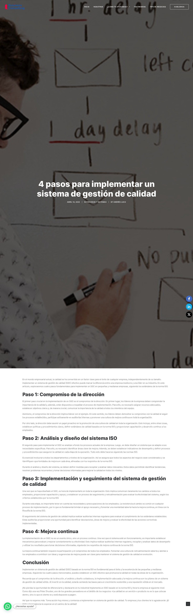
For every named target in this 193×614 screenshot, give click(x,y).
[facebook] (189, 299)
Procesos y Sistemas (96, 202)
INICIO (86, 7)
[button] (8, 606)
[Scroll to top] (188, 603)
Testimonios (140, 7)
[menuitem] (87, 7)
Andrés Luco (120, 202)
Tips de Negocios (158, 7)
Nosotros (98, 7)
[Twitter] (189, 314)
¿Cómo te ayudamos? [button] (117, 7)
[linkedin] (189, 307)
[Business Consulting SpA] (14, 7)
